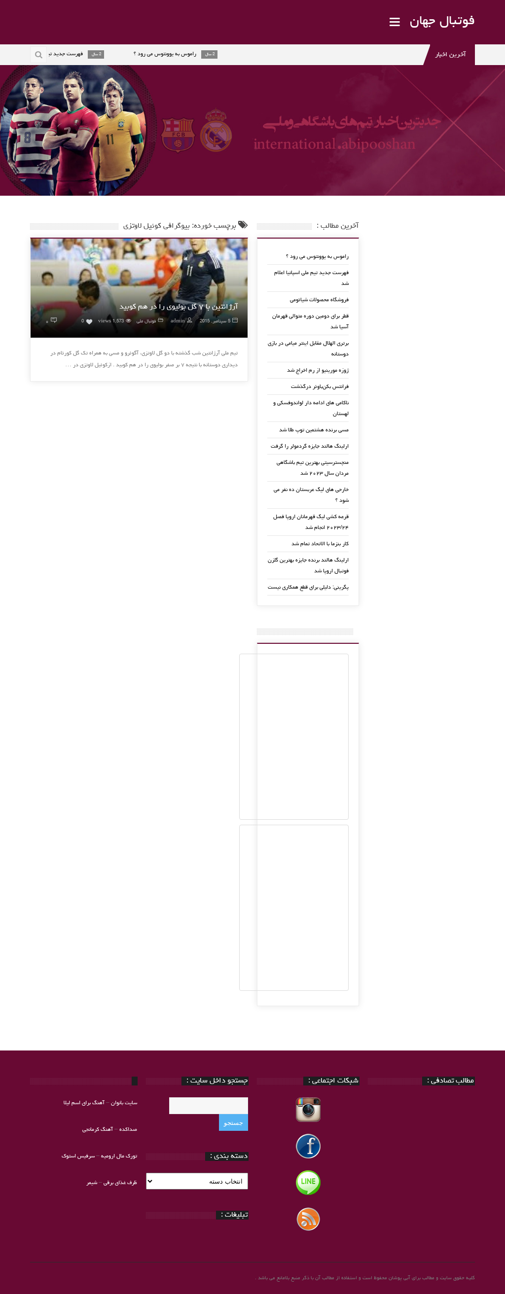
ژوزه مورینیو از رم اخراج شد (318, 370)
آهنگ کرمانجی (97, 1129)
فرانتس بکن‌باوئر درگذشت (320, 387)
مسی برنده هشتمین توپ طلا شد (314, 430)
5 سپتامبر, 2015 (215, 321)
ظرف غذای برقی (120, 1183)
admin (178, 321)
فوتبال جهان (442, 22)
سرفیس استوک (79, 1156)
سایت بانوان (124, 1103)
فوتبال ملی (146, 321)
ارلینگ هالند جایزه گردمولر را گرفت (310, 446)
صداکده (128, 1129)
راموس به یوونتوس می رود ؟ (317, 256)
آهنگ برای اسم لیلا (84, 1103)
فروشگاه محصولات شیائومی (319, 300)
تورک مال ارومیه (119, 1156)
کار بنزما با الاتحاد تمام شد (320, 544)
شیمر (91, 1183)
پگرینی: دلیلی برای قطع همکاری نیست (308, 587)
